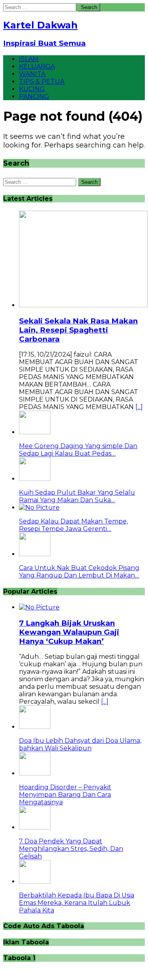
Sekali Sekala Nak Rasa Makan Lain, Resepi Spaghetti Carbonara (78, 330)
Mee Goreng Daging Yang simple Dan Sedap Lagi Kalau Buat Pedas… (78, 449)
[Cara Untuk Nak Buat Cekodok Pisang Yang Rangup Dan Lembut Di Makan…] (35, 554)
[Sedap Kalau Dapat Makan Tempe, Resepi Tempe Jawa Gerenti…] (39, 507)
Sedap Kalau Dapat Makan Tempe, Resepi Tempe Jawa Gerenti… (73, 525)
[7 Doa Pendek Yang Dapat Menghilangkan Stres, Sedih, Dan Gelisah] (35, 827)
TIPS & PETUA (41, 81)
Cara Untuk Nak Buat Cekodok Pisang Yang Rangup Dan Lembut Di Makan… (79, 571)
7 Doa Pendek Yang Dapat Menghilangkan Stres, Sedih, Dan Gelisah (71, 848)
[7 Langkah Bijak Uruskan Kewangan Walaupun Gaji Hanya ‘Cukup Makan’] (39, 607)
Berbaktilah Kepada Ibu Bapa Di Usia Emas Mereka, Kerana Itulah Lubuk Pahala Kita (76, 903)
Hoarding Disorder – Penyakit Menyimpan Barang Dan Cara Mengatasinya (65, 794)
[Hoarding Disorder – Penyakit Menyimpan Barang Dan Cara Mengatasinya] (35, 773)
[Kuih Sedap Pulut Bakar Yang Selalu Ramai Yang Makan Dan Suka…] (35, 478)
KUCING (32, 89)
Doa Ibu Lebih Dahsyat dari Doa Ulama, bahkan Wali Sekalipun (80, 744)
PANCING (34, 96)
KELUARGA (37, 66)
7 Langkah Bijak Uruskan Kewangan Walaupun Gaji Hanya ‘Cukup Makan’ (69, 632)
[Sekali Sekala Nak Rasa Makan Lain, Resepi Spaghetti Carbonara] (83, 305)
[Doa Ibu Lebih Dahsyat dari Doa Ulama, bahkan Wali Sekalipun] (35, 727)
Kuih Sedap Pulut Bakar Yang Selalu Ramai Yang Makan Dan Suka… (77, 496)
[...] (139, 407)
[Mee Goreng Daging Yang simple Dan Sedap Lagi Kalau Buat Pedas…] (35, 432)
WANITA (32, 74)
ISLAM (29, 59)
